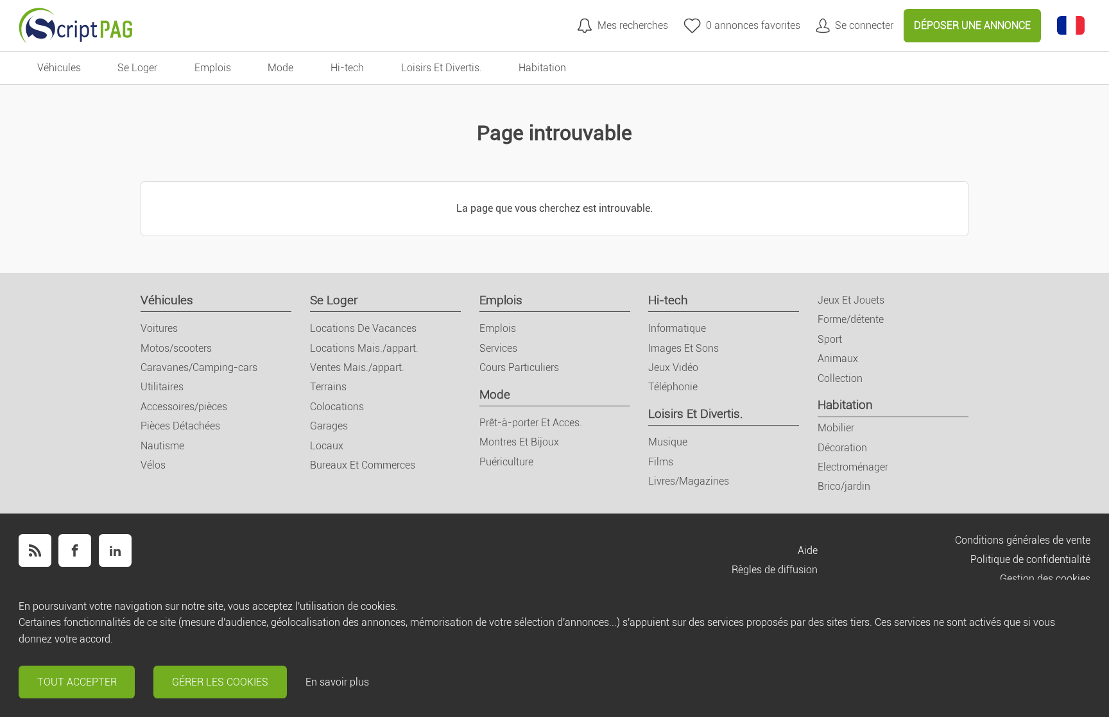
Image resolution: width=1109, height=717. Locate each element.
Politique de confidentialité (1030, 559)
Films (660, 462)
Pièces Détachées (180, 426)
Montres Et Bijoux (519, 442)
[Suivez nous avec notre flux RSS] (35, 550)
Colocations (337, 407)
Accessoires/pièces (184, 407)
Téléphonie (673, 387)
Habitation (845, 404)
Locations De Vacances (363, 328)
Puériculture (506, 462)
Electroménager (853, 467)
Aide (808, 550)
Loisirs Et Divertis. (695, 413)
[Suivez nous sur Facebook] (74, 550)
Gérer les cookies (220, 682)
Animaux (838, 358)
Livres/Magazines (688, 481)
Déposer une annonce (972, 25)
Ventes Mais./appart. (357, 367)
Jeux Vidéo (673, 367)
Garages (329, 426)
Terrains (328, 387)
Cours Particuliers (519, 367)
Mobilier (836, 428)
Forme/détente (851, 319)
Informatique (677, 328)
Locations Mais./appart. (364, 348)
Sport (830, 339)
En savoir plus (337, 682)
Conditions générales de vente (1022, 540)
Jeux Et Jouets (851, 300)
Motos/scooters (176, 348)
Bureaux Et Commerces (362, 465)
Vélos (153, 465)
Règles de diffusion (775, 570)
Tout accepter (77, 682)
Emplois (500, 300)
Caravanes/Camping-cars (199, 367)
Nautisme (162, 446)
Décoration (842, 448)
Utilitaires (162, 387)
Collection (840, 378)
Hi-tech (668, 300)
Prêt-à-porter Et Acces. (530, 423)
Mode (494, 394)
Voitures (159, 328)
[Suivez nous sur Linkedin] (115, 550)
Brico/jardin (844, 486)
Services (498, 348)
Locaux (326, 446)
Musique (667, 442)
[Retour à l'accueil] (76, 26)
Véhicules (167, 300)
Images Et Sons (683, 348)
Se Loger (333, 300)
